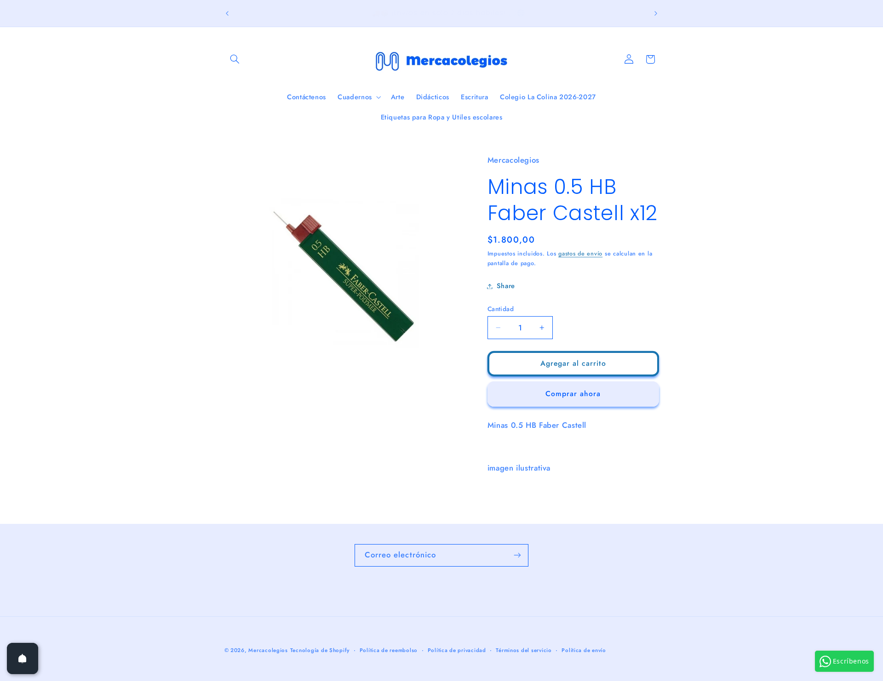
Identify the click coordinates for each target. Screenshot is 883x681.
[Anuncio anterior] (227, 13)
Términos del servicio (523, 650)
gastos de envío (580, 254)
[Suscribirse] (517, 555)
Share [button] (506, 286)
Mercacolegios (268, 650)
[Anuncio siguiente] (656, 13)
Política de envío (584, 650)
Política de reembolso (389, 650)
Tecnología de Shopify (320, 650)
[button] (235, 59)
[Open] (22, 658)
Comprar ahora (573, 393)
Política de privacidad (457, 650)
